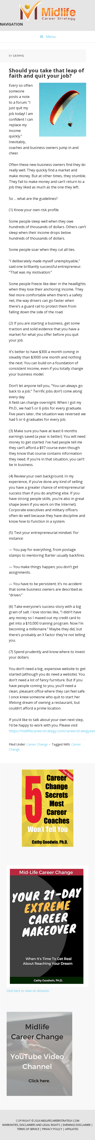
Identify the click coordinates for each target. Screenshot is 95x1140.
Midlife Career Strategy (47, 11)
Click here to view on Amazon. (28, 991)
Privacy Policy (52, 1129)
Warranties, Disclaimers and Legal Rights (31, 1125)
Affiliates (71, 1129)
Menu (51, 36)
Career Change (37, 744)
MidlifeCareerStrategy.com (60, 1121)
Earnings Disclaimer (77, 1125)
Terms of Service (28, 1129)
